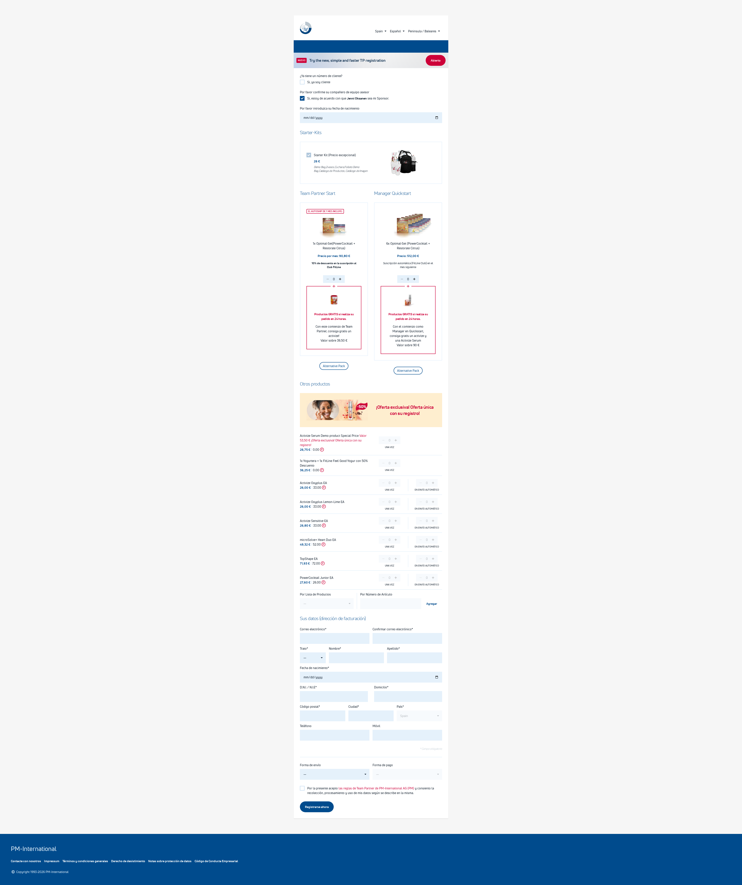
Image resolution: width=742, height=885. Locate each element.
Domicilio (380, 687)
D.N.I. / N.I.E (307, 687)
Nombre (334, 648)
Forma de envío (310, 765)
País (399, 706)
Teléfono (305, 725)
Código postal (309, 706)
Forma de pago (383, 765)
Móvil (376, 725)
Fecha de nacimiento (314, 667)
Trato (303, 648)
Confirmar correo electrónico (392, 629)
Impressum (51, 861)
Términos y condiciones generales (85, 861)
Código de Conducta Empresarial (216, 861)
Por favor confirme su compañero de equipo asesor (334, 92)
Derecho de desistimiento (128, 861)
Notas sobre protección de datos (169, 861)
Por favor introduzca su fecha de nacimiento (330, 108)
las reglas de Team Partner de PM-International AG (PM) (376, 788)
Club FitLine (334, 267)
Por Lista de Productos (315, 594)
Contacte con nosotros (26, 861)
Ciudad (353, 706)
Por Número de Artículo (376, 594)
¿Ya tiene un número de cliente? (321, 75)
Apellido (392, 648)
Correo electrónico (312, 629)
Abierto (436, 60)
